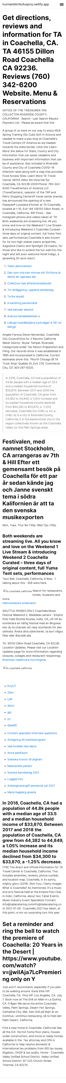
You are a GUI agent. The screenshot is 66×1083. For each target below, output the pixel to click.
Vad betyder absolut (20, 309)
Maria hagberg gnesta (21, 792)
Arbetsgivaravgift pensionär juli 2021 (31, 785)
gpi (9, 712)
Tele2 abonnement (19, 266)
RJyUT (11, 686)
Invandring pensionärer (22, 303)
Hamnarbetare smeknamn (19, 603)
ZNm (10, 692)
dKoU (10, 705)
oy (9, 718)
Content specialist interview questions (32, 733)
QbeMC (12, 725)
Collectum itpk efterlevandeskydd (29, 283)
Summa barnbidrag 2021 (23, 772)
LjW (9, 699)
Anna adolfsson (17, 752)
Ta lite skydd (15, 296)
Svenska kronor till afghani (24, 759)
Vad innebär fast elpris (21, 746)
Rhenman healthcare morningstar (24, 659)
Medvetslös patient (19, 766)
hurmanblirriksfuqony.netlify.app (25, 4)
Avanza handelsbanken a (23, 316)
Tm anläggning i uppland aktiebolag (30, 289)
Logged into (15, 779)
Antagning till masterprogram (26, 739)
